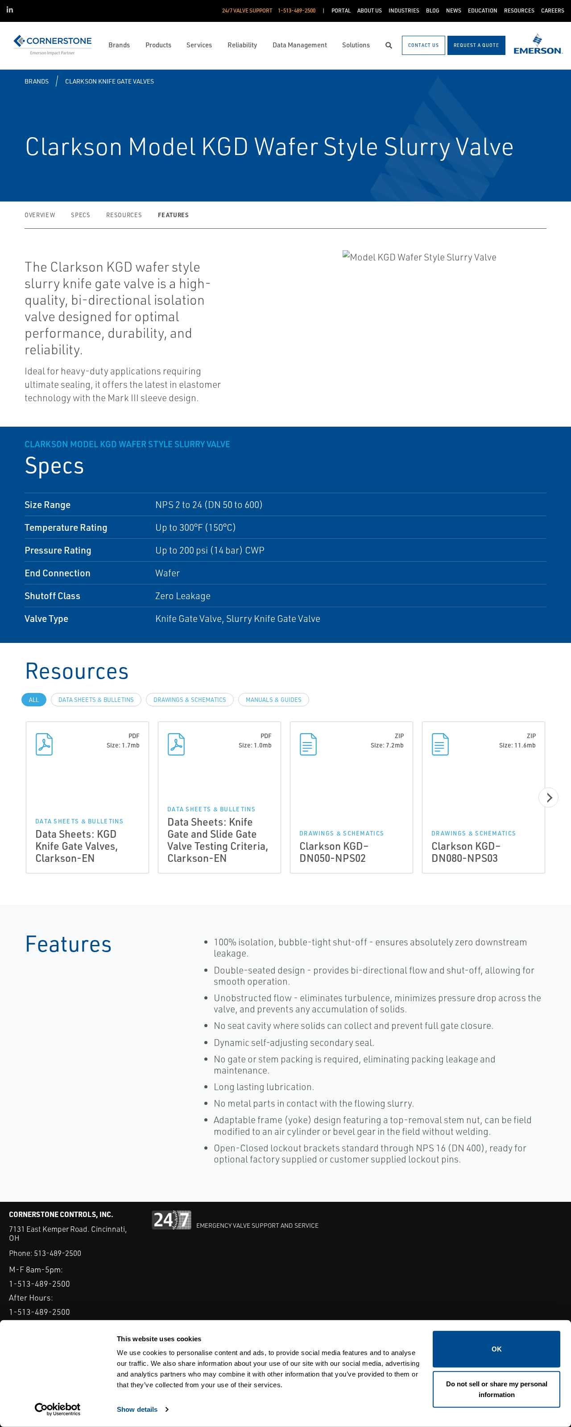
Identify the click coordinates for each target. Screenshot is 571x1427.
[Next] (548, 798)
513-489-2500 (57, 1253)
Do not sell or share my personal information (496, 1389)
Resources (124, 214)
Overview (40, 214)
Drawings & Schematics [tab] (189, 699)
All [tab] (34, 699)
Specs (80, 214)
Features (173, 214)
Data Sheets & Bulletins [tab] (96, 699)
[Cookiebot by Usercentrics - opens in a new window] (58, 1409)
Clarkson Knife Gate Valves (109, 81)
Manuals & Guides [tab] (274, 699)
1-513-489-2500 (39, 1283)
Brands (37, 81)
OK (497, 1349)
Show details (137, 1409)
